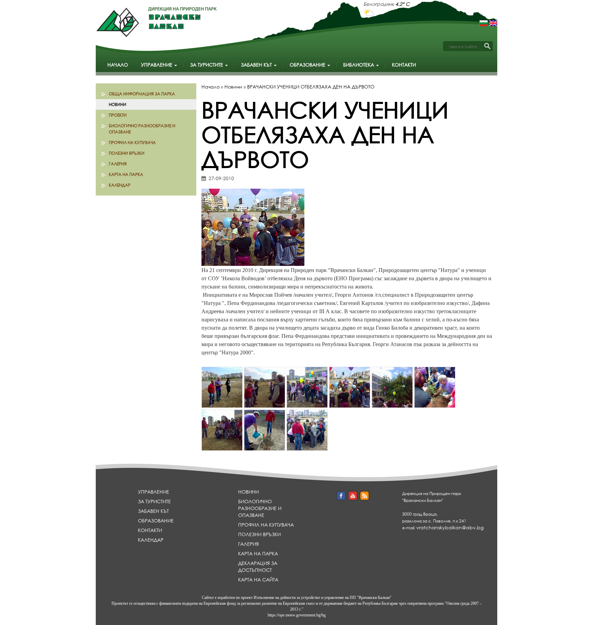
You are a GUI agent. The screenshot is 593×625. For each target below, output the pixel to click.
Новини (117, 104)
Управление (157, 64)
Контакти (404, 64)
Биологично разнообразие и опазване (142, 128)
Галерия (118, 164)
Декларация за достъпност (257, 566)
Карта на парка (126, 174)
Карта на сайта (258, 579)
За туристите (207, 64)
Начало (117, 64)
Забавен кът (257, 64)
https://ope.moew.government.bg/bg (297, 615)
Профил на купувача (132, 142)
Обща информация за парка (142, 94)
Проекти (118, 115)
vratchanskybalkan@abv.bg (450, 527)
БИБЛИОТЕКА (359, 64)
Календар (119, 185)
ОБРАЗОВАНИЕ (308, 64)
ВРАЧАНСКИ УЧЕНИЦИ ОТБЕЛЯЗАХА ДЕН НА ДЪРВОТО (310, 86)
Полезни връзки (126, 153)
